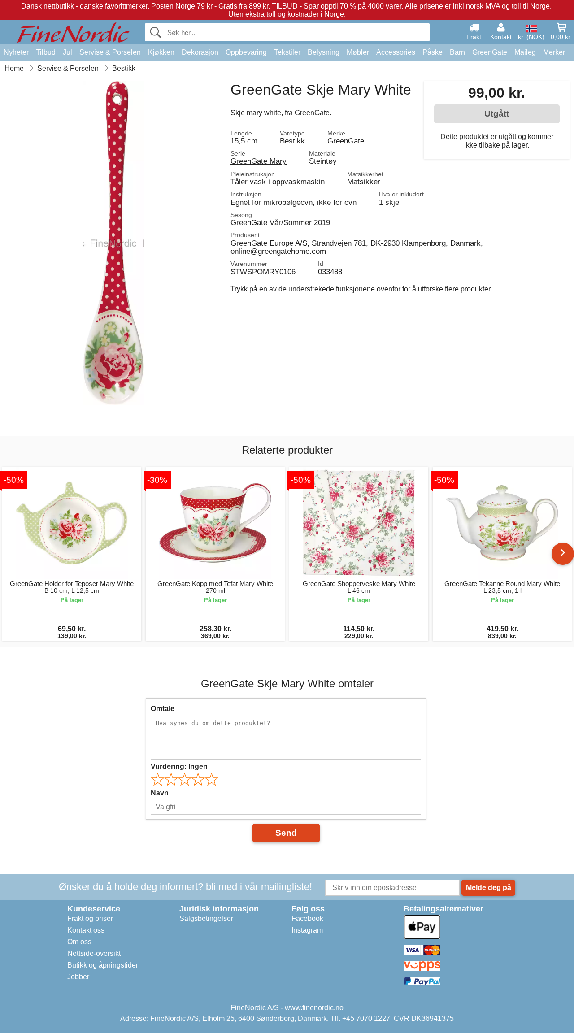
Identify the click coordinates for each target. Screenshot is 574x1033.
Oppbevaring (246, 52)
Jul (67, 52)
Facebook (307, 918)
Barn (457, 52)
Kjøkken (161, 52)
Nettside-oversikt (94, 953)
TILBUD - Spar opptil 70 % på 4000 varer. (337, 6)
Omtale (162, 708)
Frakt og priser (90, 918)
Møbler (358, 52)
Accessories (395, 52)
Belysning (323, 52)
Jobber (78, 977)
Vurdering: (179, 766)
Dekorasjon (200, 52)
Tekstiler (287, 52)
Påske (432, 52)
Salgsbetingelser (206, 918)
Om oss (79, 942)
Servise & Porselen (110, 52)
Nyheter (16, 52)
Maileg (525, 52)
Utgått (496, 113)
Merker (554, 52)
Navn (160, 793)
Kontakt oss (85, 930)
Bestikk (292, 140)
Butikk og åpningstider (102, 965)
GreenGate (489, 52)
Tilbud (46, 52)
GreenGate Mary (258, 160)
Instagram (307, 930)
